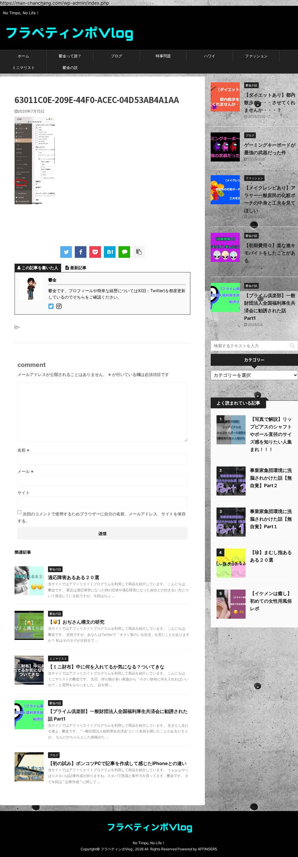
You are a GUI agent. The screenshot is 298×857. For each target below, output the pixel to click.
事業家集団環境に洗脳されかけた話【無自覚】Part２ (271, 477)
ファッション (256, 56)
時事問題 (163, 56)
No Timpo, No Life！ (149, 843)
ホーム (23, 56)
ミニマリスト (23, 67)
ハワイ (209, 56)
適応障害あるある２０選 (73, 577)
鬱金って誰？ (70, 56)
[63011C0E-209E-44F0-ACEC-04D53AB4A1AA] (110, 252)
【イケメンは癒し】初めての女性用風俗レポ (271, 600)
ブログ (116, 56)
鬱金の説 (70, 67)
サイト (23, 492)
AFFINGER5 (207, 849)
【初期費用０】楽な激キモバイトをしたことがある (269, 252)
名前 (23, 450)
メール (25, 471)
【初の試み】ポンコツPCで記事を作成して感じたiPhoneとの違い (117, 763)
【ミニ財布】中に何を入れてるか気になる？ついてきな (106, 667)
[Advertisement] (120, 223)
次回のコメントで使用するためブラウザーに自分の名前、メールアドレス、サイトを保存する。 (101, 517)
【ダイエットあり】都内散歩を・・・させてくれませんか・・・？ (269, 102)
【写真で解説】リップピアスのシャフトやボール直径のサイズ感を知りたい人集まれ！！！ (271, 434)
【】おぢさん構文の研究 (76, 622)
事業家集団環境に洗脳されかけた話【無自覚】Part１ (271, 518)
